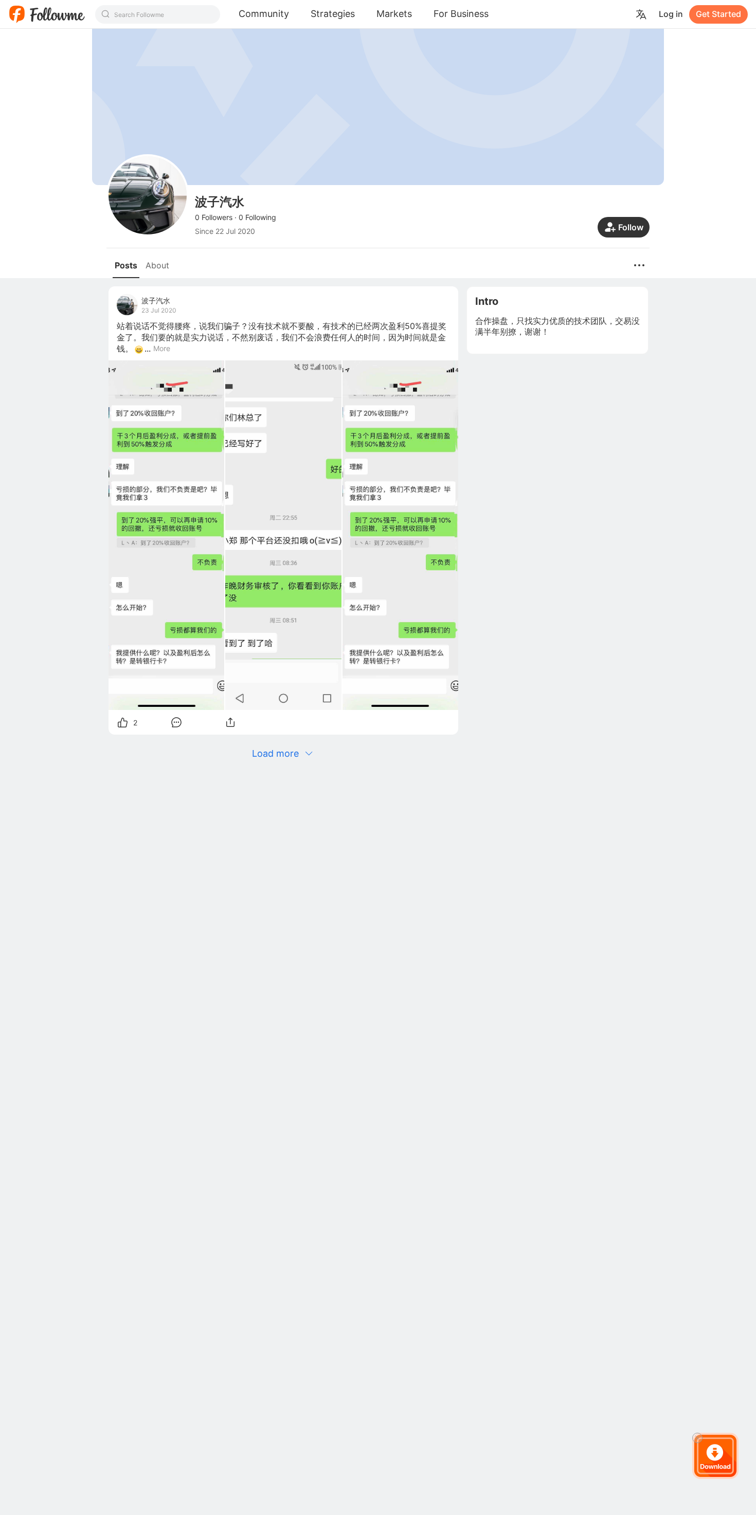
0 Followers (213, 217)
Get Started (718, 14)
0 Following (257, 217)
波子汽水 (155, 300)
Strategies (333, 13)
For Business (461, 13)
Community (264, 13)
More (161, 348)
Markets (394, 13)
